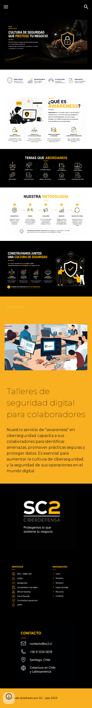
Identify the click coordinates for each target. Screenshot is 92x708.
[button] (6, 6)
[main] (46, 307)
